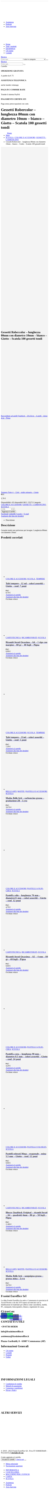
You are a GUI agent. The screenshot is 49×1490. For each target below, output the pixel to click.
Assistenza (10, 22)
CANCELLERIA (12, 1472)
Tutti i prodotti (11, 46)
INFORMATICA (12, 1470)
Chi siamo (9, 51)
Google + (19, 514)
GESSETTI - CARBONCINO (34, 505)
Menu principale (12, 1464)
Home (8, 44)
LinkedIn (12, 514)
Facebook (4, 514)
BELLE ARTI (11, 791)
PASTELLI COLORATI (36, 1147)
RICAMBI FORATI (29, 638)
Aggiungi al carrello (8, 512)
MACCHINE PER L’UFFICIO (18, 1474)
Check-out (20, 1459)
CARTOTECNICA (13, 638)
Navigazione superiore (14, 1466)
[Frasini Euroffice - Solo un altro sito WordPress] (22, 40)
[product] (27, 559)
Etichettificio (10, 49)
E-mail (26, 514)
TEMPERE (40, 579)
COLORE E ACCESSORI (11, 505)
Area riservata (11, 26)
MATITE (20, 791)
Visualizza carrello (8, 1459)
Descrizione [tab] (10, 520)
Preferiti (9, 24)
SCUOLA (5, 507)
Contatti (9, 53)
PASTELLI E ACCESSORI (36, 791)
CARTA (9, 1476)
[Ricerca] (24, 64)
